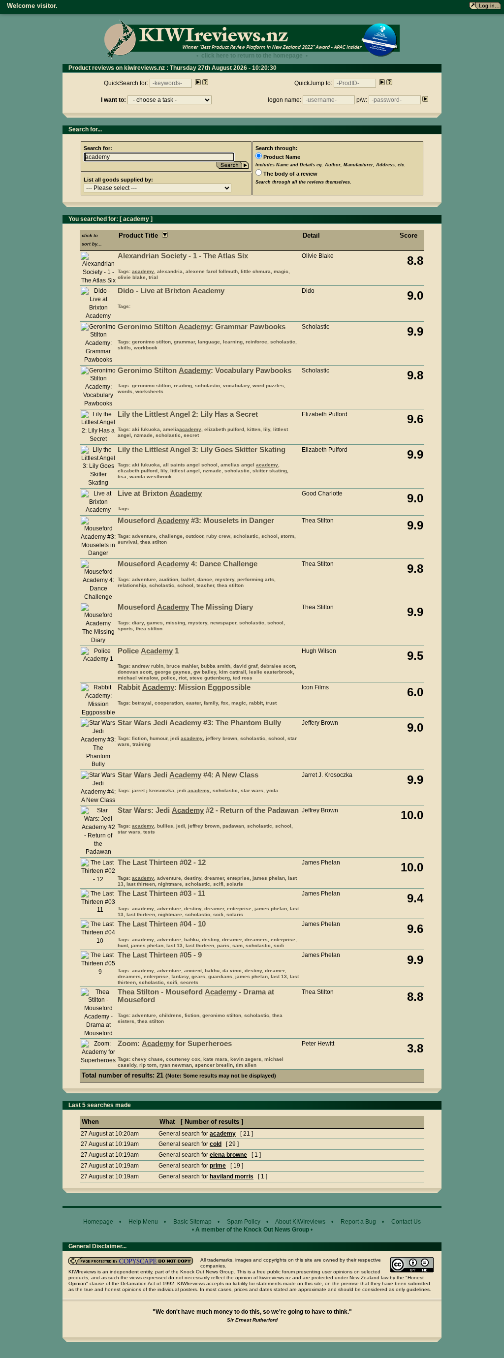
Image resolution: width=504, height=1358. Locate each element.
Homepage (98, 1221)
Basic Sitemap (192, 1221)
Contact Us (406, 1221)
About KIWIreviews (300, 1221)
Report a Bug (358, 1221)
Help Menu (143, 1221)
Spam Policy (243, 1221)
